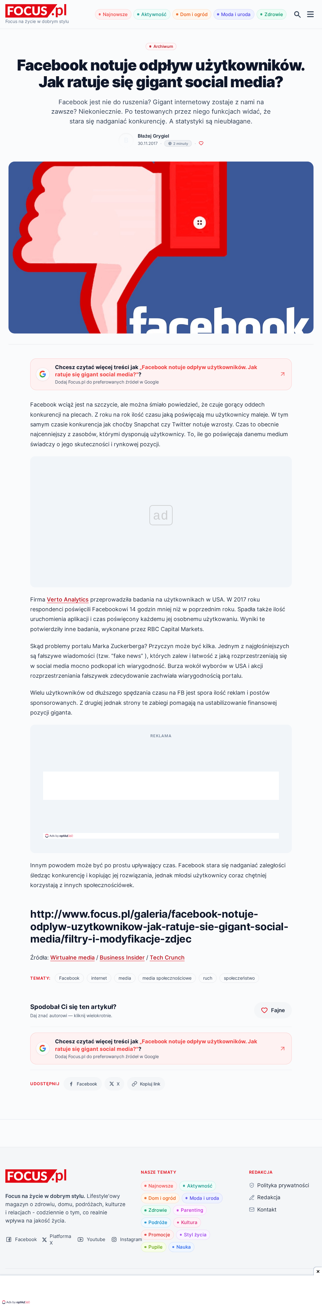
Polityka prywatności (283, 1185)
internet (99, 978)
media (125, 978)
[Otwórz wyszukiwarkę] (297, 14)
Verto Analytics (68, 599)
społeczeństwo (239, 978)
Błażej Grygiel (153, 136)
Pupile (155, 1247)
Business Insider (122, 957)
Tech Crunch (167, 957)
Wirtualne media (72, 957)
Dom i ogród (194, 14)
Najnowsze (115, 14)
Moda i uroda (236, 14)
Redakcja (268, 1197)
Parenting (192, 1210)
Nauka (183, 1247)
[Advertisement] (161, 786)
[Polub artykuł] (201, 143)
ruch (207, 978)
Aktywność (154, 14)
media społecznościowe (167, 978)
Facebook (69, 978)
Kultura (189, 1222)
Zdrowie (273, 14)
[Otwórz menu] (310, 14)
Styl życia (195, 1235)
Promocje (159, 1235)
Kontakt (266, 1209)
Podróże (157, 1222)
